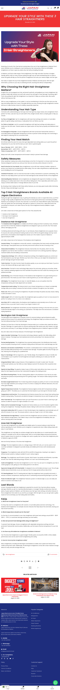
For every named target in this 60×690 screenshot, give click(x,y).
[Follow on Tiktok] (13, 658)
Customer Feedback (36, 671)
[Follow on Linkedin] (7, 658)
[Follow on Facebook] (1, 658)
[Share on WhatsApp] (38, 561)
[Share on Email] (35, 561)
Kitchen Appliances (36, 628)
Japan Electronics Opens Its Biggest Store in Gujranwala (15, 595)
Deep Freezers (35, 623)
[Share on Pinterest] (27, 561)
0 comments (53, 554)
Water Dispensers (35, 621)
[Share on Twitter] (24, 561)
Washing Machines (36, 626)
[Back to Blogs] (30, 567)
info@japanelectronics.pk (7, 651)
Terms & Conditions (6, 668)
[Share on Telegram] (32, 561)
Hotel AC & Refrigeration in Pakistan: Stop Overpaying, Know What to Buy (45, 594)
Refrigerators (34, 616)
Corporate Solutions (36, 676)
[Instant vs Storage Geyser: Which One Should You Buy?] (22, 567)
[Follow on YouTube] (10, 658)
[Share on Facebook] (21, 561)
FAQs (32, 668)
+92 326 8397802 (5, 640)
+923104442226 (5, 656)
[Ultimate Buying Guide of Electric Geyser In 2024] (38, 567)
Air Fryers (33, 618)
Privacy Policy (4, 666)
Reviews (33, 673)
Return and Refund (6, 671)
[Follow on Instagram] (4, 658)
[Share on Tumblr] (29, 561)
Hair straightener (10, 554)
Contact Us (34, 666)
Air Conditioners (35, 613)
